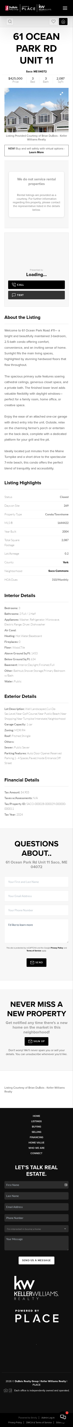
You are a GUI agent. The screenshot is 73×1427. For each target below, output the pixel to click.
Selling (36, 1132)
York (66, 562)
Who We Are (36, 1148)
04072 (42, 71)
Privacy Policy (57, 948)
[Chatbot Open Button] (63, 1417)
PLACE (36, 1384)
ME (35, 71)
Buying (36, 1126)
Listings (36, 1121)
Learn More (36, 152)
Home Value (36, 1142)
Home (36, 1116)
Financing (36, 1137)
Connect (36, 1153)
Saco (29, 71)
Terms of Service (34, 951)
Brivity (34, 1417)
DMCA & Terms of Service (39, 1422)
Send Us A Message (36, 1260)
